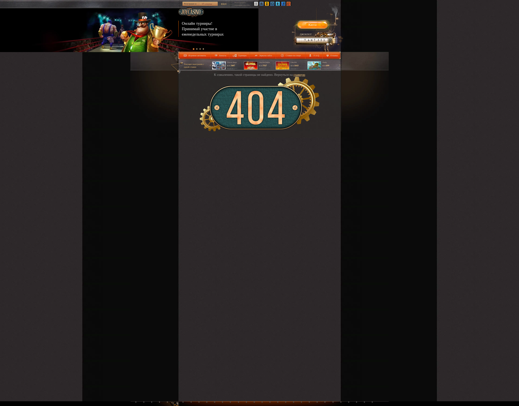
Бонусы (222, 55)
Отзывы (334, 55)
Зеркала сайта (265, 55)
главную (299, 74)
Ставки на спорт (293, 55)
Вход (223, 3)
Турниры (242, 55)
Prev (210, 65)
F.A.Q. (317, 55)
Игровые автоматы (197, 55)
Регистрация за (198, 3)
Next (340, 65)
